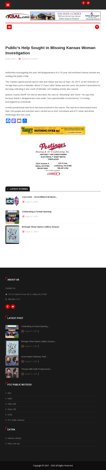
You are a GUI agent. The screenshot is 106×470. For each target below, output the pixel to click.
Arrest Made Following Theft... (34, 357)
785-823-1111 (14, 299)
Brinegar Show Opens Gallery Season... (38, 341)
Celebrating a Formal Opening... (35, 326)
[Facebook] (83, 3)
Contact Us (10, 288)
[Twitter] (88, 3)
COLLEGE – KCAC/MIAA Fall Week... (39, 197)
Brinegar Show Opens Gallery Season (40, 227)
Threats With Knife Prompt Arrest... (36, 369)
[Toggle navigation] (7, 4)
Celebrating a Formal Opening (36, 212)
